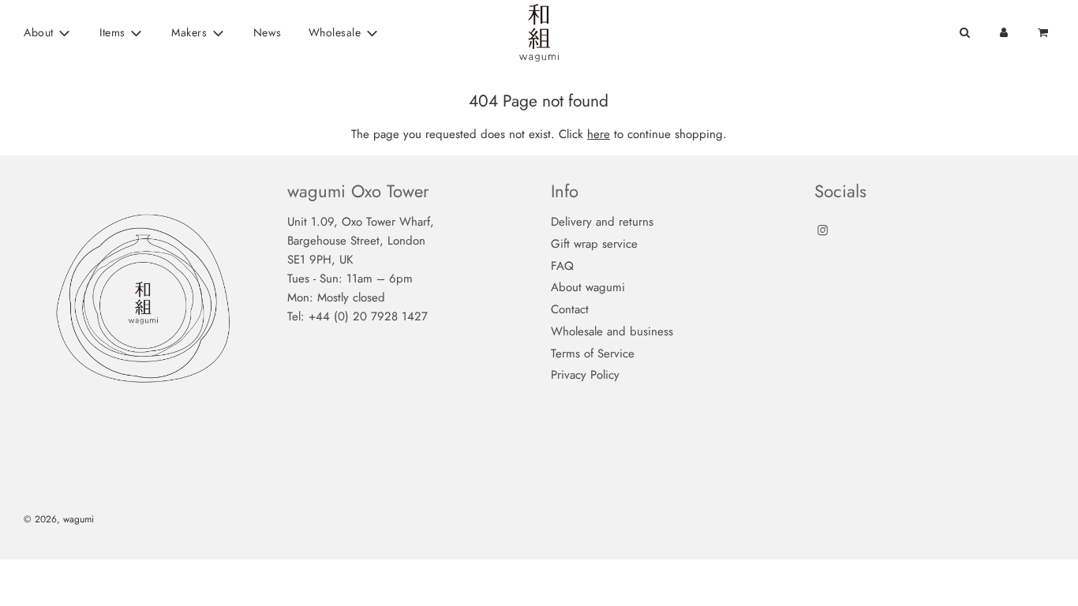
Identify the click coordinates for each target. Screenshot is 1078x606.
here (598, 134)
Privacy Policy (585, 374)
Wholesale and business (612, 331)
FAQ (562, 266)
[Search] (964, 32)
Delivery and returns (602, 221)
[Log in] (1004, 32)
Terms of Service (592, 353)
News (267, 32)
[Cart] (1044, 32)
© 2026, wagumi (59, 519)
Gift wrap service (594, 243)
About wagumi (588, 287)
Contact (570, 309)
